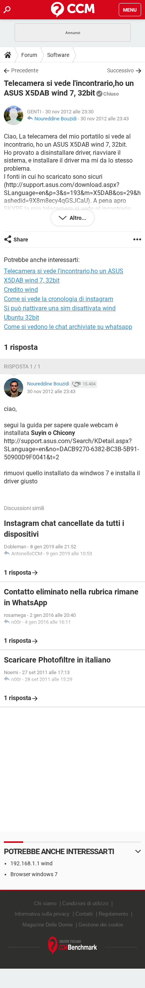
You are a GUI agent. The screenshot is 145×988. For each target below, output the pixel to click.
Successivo (120, 70)
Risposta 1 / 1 (22, 366)
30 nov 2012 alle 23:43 (104, 119)
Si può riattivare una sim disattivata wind (60, 308)
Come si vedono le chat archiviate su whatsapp (68, 326)
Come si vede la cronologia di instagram (58, 299)
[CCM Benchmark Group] (72, 946)
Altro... (77, 218)
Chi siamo (45, 903)
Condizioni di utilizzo (85, 903)
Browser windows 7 (34, 874)
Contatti (84, 914)
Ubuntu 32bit (21, 317)
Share (21, 239)
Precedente (24, 70)
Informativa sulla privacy (42, 914)
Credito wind (21, 289)
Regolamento (113, 914)
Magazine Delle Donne (47, 925)
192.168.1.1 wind (31, 863)
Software (58, 55)
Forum (29, 55)
